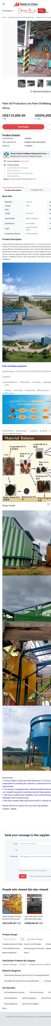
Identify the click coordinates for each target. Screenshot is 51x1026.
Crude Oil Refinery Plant (11, 948)
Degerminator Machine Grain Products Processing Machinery (26, 975)
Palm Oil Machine (10, 998)
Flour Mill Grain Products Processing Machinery (21, 981)
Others (26, 953)
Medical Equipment (9, 953)
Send (23, 876)
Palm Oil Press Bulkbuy (30, 1004)
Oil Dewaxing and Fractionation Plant (35, 948)
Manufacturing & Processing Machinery (21, 17)
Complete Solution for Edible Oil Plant (13, 944)
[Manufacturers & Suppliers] (25, 4)
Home (4, 17)
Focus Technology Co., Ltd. (30, 1017)
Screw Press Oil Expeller (32, 944)
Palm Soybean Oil (10, 1004)
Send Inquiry (23, 127)
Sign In (6, 179)
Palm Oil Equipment (29, 998)
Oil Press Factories (36, 992)
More (4, 1008)
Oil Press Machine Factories (14, 992)
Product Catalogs (35, 939)
